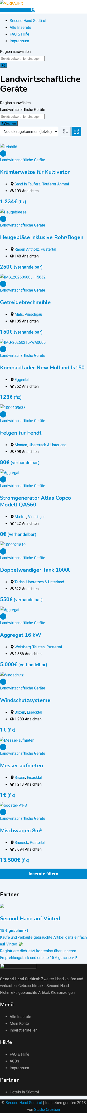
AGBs (14, 1061)
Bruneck (21, 842)
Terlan (19, 582)
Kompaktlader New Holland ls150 (42, 367)
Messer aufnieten (21, 765)
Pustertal (48, 249)
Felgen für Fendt (21, 433)
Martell (20, 516)
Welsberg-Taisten (29, 647)
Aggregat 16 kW (20, 635)
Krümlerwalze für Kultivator (35, 172)
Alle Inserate (20, 27)
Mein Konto (19, 1023)
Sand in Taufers (27, 184)
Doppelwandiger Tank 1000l (35, 570)
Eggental (21, 379)
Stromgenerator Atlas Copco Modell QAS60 (35, 501)
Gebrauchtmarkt (31, 985)
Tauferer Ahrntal (55, 184)
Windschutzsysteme (25, 700)
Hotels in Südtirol (24, 1092)
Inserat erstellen (23, 1030)
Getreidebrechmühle (25, 302)
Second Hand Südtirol (28, 20)
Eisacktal (34, 712)
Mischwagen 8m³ (21, 830)
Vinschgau (33, 314)
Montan (20, 445)
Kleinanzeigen (63, 992)
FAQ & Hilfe (19, 34)
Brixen (19, 712)
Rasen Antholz (26, 249)
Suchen (10, 123)
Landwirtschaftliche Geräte (22, 160)
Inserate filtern (43, 873)
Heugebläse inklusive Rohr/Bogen (41, 237)
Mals (18, 314)
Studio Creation (47, 1109)
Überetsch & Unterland (47, 445)
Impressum (19, 41)
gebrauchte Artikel (33, 992)
